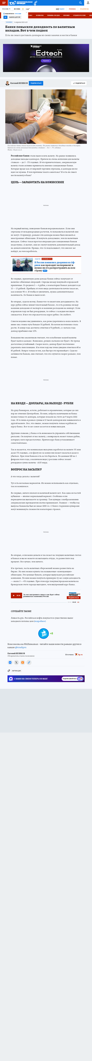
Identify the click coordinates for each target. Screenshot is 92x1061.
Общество (38, 259)
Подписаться (36, 83)
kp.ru (80, 654)
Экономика (9, 22)
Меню (4, 3)
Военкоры (40, 15)
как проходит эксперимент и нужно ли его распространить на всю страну (54, 266)
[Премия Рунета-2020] (34, 3)
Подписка (84, 9)
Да (5, 17)
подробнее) (40, 621)
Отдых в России (79, 15)
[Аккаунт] (88, 3)
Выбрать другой (14, 17)
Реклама (72, 9)
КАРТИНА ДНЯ (16, 671)
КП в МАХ (66, 15)
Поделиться (80, 83)
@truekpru (20, 647)
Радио (61, 9)
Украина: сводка (53, 15)
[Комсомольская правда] (20, 3)
